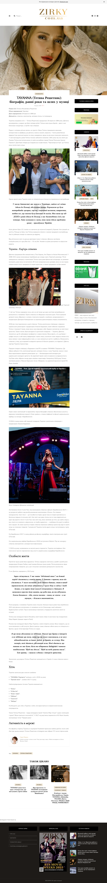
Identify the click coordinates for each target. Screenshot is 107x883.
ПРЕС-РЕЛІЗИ (86, 247)
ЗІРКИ (49, 880)
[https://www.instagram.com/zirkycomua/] (77, 337)
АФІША (86, 223)
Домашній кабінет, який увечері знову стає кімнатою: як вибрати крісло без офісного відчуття (86, 155)
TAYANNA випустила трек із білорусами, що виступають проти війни (18, 789)
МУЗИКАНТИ (39, 93)
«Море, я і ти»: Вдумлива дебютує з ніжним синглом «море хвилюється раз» (86, 179)
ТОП (92, 198)
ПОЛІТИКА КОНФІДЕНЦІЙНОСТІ (18, 846)
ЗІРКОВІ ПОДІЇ (84, 198)
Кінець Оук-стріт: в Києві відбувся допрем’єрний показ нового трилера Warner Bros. (86, 203)
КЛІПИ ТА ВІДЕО (86, 174)
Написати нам (64, 2)
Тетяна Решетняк (26, 753)
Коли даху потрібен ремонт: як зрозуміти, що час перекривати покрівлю (86, 252)
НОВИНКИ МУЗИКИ (60, 787)
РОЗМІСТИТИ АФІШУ (15, 842)
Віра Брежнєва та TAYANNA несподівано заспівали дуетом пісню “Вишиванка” (39, 790)
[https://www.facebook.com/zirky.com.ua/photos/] (82, 337)
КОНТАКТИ (13, 838)
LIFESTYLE (86, 150)
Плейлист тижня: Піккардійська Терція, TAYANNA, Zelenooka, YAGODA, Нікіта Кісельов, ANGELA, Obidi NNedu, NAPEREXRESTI (60, 798)
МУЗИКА (18, 784)
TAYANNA (15, 753)
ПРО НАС (12, 834)
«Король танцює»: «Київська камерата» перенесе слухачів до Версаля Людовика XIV (86, 228)
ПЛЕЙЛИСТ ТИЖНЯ (60, 790)
